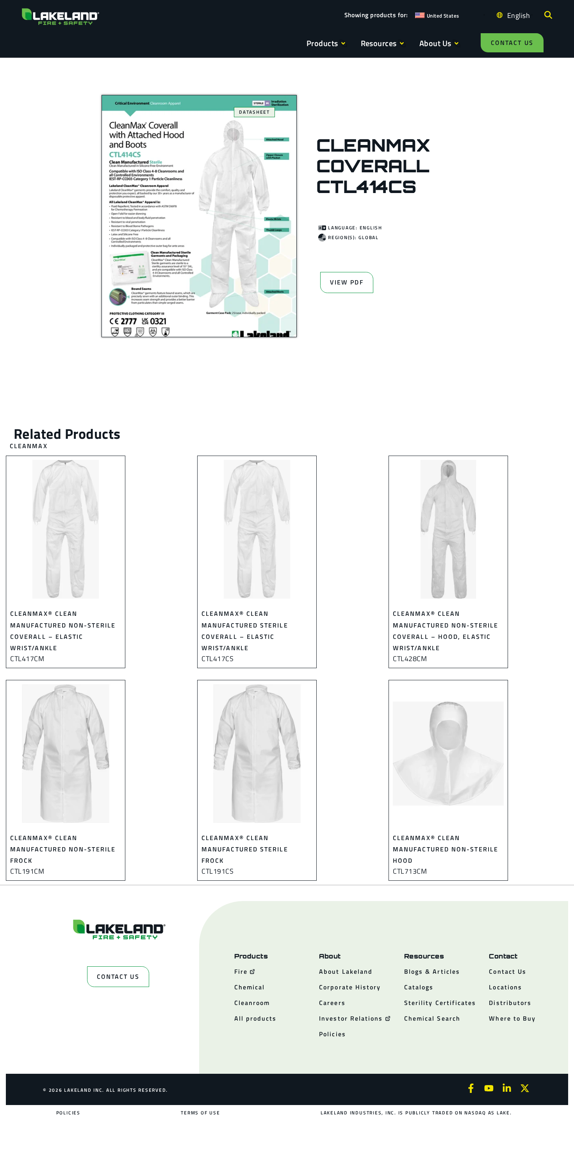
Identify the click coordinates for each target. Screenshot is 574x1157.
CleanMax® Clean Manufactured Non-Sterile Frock (63, 849)
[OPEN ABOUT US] (456, 43)
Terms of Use (200, 1112)
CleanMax (29, 446)
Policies (68, 1112)
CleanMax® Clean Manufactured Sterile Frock (244, 849)
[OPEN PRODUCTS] (343, 43)
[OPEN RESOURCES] (402, 43)
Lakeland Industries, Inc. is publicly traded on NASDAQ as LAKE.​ (416, 1112)
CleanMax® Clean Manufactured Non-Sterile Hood (445, 849)
